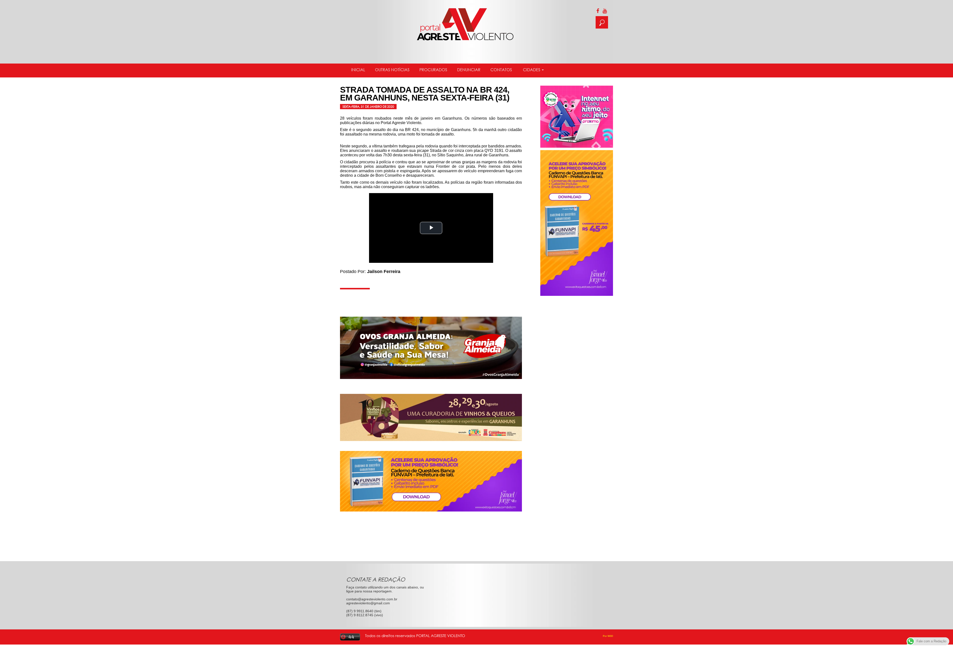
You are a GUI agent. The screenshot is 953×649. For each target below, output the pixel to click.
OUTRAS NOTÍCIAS (392, 69)
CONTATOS (501, 69)
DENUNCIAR (468, 69)
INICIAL (358, 69)
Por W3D (608, 636)
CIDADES (531, 69)
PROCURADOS (433, 69)
